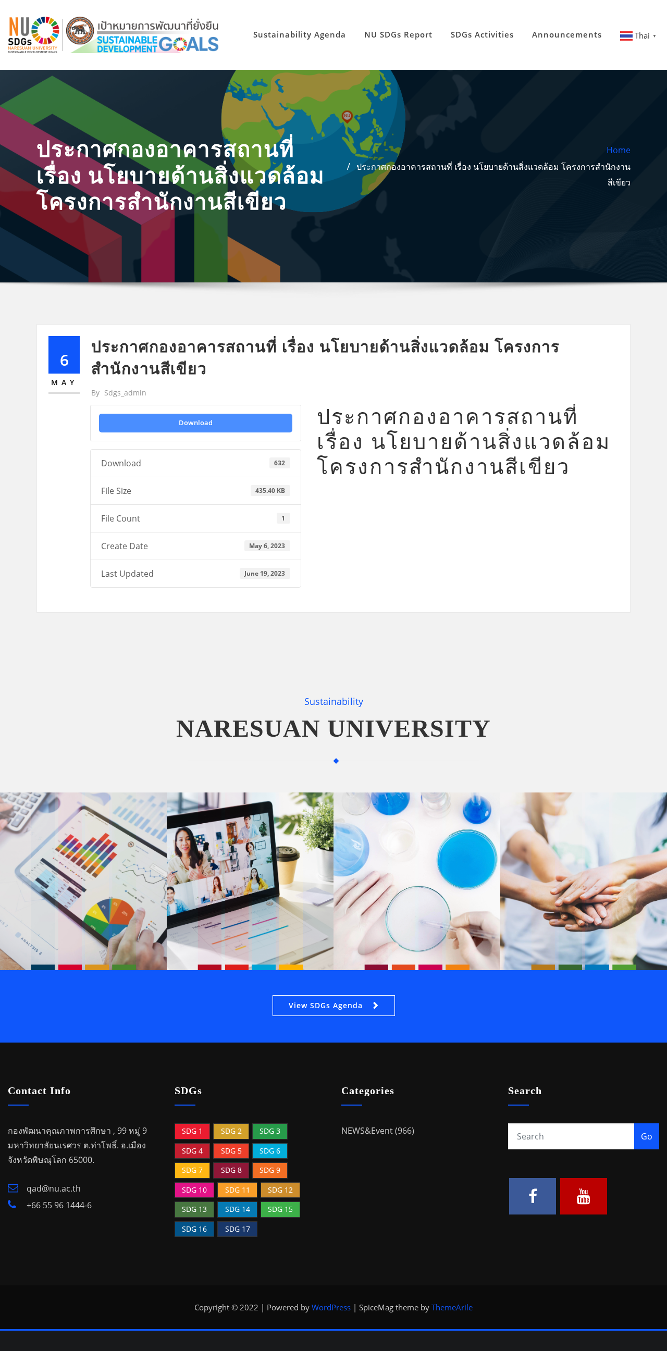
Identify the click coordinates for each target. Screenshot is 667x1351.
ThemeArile (452, 1307)
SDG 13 (194, 1209)
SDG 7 (192, 1170)
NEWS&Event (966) (377, 1130)
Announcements (567, 34)
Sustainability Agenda (299, 34)
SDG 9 (270, 1170)
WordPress (331, 1307)
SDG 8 (231, 1170)
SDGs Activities (482, 34)
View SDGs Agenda (326, 1005)
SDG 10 (194, 1190)
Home (619, 150)
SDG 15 (280, 1209)
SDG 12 (280, 1190)
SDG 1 (192, 1131)
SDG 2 (231, 1131)
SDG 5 (231, 1151)
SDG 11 (237, 1190)
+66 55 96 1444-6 (58, 1205)
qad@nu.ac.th (52, 1188)
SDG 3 (270, 1131)
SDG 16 (194, 1229)
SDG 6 (270, 1151)
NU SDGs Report (398, 34)
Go (646, 1136)
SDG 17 (237, 1229)
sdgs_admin (118, 393)
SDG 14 (237, 1209)
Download (196, 422)
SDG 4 (192, 1151)
